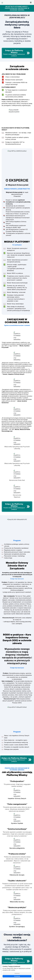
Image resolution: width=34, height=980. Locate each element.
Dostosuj (17, 973)
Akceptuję (17, 976)
